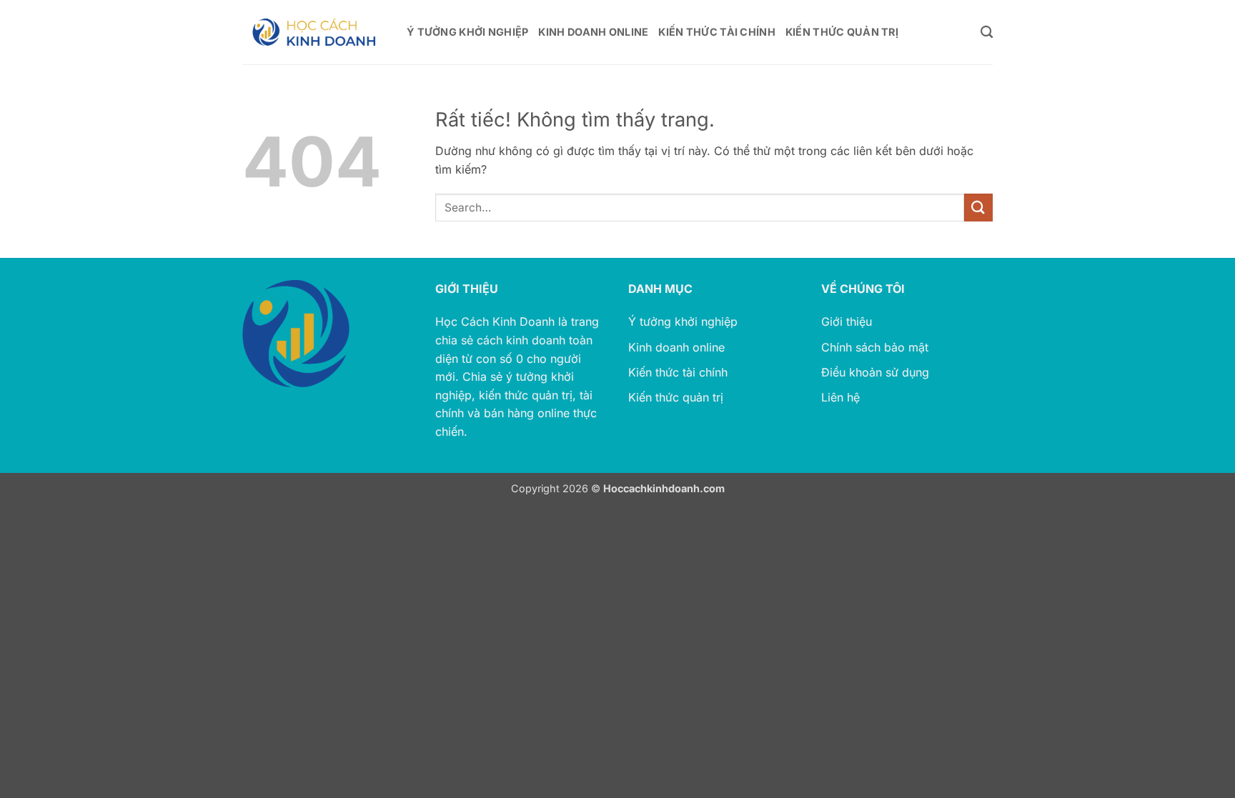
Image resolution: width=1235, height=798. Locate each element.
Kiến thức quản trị (675, 397)
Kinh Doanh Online (593, 32)
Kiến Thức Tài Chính (716, 32)
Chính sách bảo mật (874, 347)
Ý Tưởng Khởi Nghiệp (467, 32)
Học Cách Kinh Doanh (495, 321)
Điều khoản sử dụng (875, 372)
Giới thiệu (846, 321)
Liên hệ (840, 397)
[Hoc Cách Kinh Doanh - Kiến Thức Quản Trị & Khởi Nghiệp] (313, 32)
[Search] (987, 32)
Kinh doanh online (676, 347)
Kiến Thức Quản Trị (841, 32)
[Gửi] (978, 207)
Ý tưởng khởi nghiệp (683, 321)
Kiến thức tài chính (678, 372)
